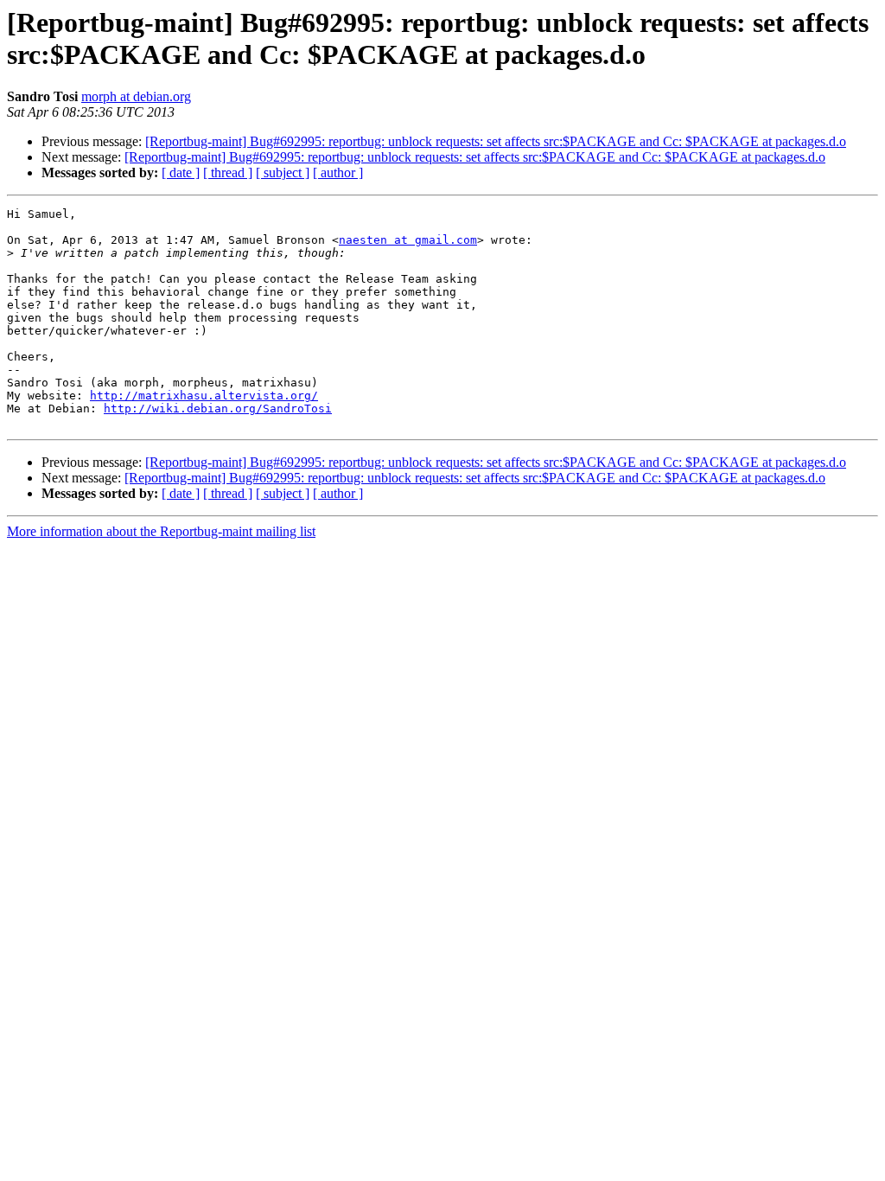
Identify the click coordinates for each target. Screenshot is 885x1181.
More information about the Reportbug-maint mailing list (161, 531)
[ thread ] (227, 172)
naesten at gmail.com (408, 239)
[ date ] (181, 172)
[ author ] (338, 172)
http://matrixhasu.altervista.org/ (204, 395)
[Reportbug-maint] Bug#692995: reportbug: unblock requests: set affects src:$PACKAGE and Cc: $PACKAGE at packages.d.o (495, 141)
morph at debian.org (136, 96)
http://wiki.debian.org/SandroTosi (218, 408)
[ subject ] (282, 172)
